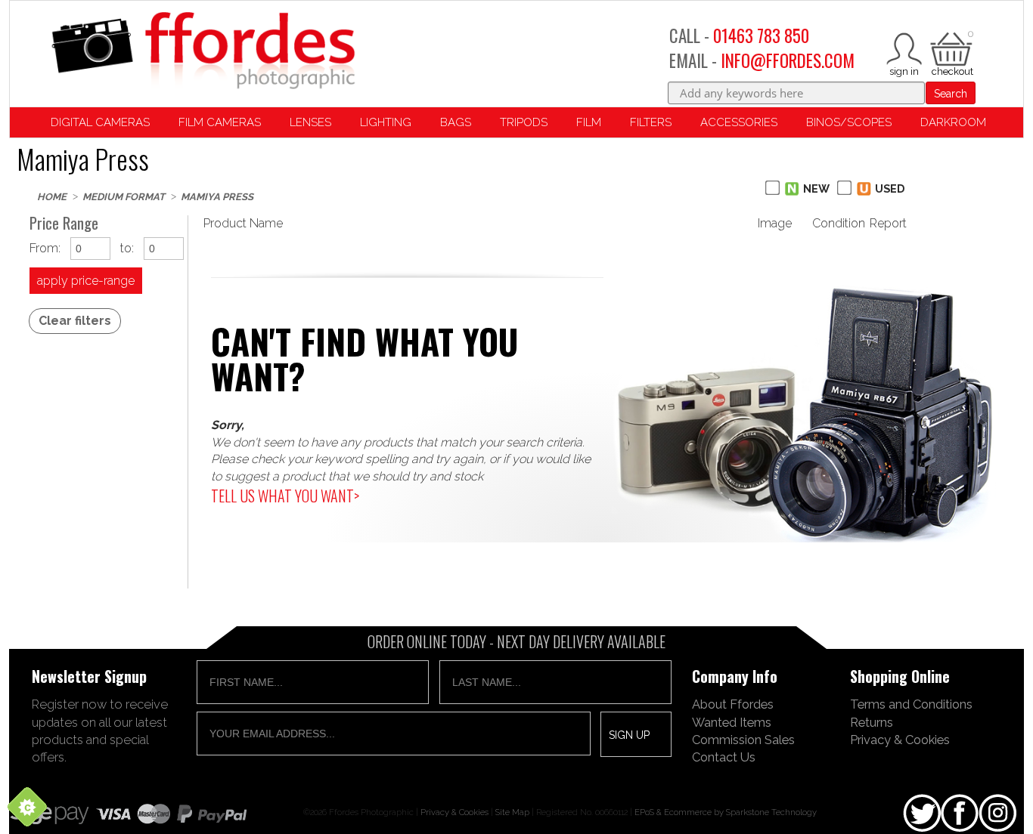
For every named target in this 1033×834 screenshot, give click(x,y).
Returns (871, 722)
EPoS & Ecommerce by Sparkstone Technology (725, 812)
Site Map (512, 812)
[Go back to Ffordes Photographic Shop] (203, 52)
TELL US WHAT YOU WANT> (285, 495)
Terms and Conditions (911, 704)
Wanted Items (731, 722)
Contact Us (723, 756)
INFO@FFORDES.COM (788, 60)
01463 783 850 (761, 35)
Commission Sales (743, 739)
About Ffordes (733, 704)
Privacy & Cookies (900, 739)
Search (950, 94)
